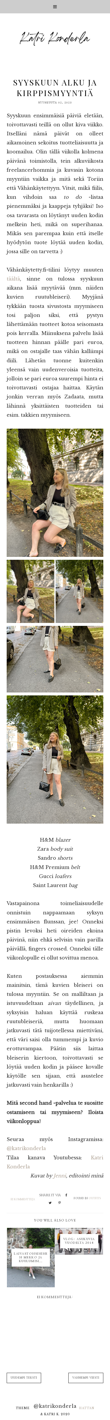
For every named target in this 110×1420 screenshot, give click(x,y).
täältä (13, 279)
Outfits (95, 1198)
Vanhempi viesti (85, 1377)
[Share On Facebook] (66, 1195)
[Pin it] (60, 1203)
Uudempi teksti (24, 1377)
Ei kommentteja (23, 1199)
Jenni (59, 1176)
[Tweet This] (50, 1203)
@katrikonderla (26, 1148)
